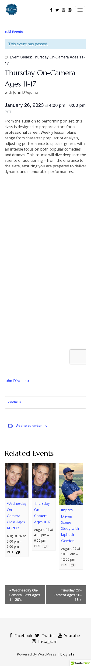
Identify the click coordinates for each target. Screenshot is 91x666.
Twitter (48, 635)
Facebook (23, 635)
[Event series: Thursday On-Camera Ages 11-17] (45, 546)
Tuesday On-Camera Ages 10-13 (68, 595)
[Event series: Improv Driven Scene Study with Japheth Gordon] (72, 565)
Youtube (72, 635)
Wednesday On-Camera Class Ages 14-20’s (17, 515)
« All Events (14, 31)
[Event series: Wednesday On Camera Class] (18, 552)
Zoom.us (14, 402)
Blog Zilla (67, 654)
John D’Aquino (17, 380)
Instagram (47, 641)
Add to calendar (29, 425)
